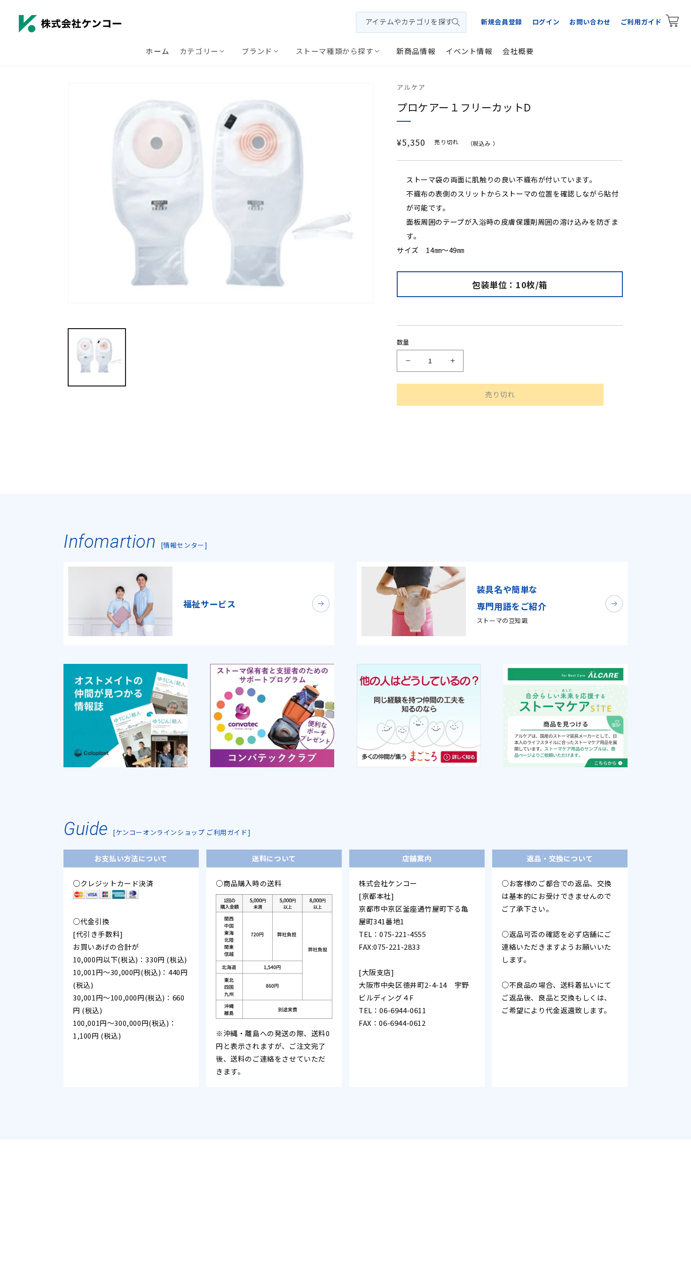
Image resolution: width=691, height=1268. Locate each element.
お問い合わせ (590, 21)
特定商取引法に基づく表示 (402, 1164)
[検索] (456, 22)
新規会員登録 (501, 21)
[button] (205, 50)
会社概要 (240, 1164)
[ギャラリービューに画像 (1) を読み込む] (97, 357)
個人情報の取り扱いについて (307, 1164)
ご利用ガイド (641, 21)
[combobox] (411, 22)
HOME (208, 1164)
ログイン (545, 21)
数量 (403, 342)
